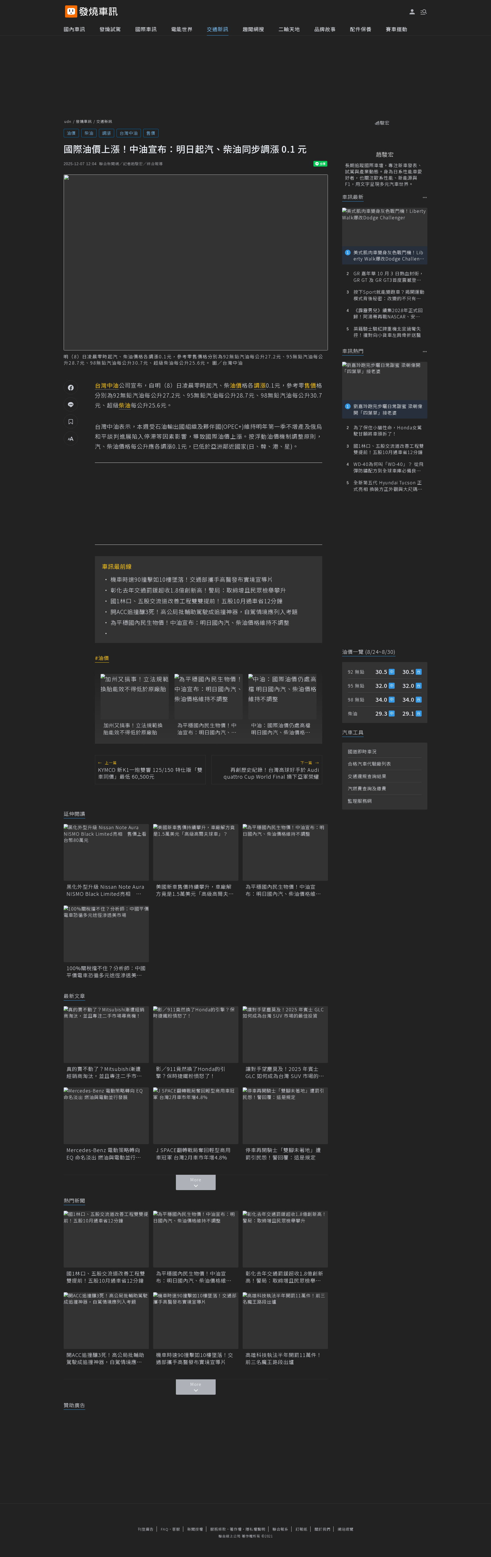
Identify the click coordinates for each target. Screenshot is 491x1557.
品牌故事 (325, 29)
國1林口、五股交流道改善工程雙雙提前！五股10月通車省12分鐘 (197, 601)
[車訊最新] (425, 197)
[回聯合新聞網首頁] (71, 11)
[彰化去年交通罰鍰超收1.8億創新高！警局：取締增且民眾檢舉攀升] (285, 1239)
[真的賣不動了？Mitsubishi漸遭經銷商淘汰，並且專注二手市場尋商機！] (106, 1034)
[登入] (412, 12)
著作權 (236, 1529)
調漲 (106, 133)
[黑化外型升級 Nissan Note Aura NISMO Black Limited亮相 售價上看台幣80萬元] (106, 852)
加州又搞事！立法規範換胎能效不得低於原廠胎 (133, 729)
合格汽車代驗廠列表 (369, 763)
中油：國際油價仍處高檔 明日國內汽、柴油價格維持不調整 (281, 729)
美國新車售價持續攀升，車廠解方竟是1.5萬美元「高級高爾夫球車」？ (195, 890)
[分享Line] (71, 404)
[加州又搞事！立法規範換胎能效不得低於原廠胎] (135, 696)
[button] (423, 11)
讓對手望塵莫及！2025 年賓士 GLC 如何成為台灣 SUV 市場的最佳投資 (285, 1072)
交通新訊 (217, 29)
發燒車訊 (84, 121)
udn (67, 121)
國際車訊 (146, 29)
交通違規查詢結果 (367, 776)
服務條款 (218, 1529)
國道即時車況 (362, 751)
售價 (150, 133)
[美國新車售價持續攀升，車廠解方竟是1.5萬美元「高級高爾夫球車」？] (195, 852)
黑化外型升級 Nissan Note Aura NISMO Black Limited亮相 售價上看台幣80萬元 (105, 890)
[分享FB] (71, 387)
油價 (71, 133)
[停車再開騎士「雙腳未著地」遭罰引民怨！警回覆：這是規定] (285, 1115)
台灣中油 (129, 133)
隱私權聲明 (255, 1529)
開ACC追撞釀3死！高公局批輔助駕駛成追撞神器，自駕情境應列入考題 (204, 612)
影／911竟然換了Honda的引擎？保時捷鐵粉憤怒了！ (191, 1072)
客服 (176, 1529)
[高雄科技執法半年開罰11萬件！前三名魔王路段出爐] (285, 1320)
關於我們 (322, 1529)
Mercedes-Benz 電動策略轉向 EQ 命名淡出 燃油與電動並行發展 (103, 1153)
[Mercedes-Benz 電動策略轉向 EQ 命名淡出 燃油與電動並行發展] (106, 1115)
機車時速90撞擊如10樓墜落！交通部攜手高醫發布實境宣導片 (192, 579)
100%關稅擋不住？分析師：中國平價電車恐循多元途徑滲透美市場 (106, 972)
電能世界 (182, 29)
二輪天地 (289, 29)
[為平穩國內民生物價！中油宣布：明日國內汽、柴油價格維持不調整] (208, 696)
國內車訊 (74, 29)
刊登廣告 (146, 1529)
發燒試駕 (110, 29)
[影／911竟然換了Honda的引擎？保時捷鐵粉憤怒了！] (195, 1034)
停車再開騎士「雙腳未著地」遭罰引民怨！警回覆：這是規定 (283, 1153)
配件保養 (361, 29)
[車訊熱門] (425, 351)
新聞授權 (195, 1529)
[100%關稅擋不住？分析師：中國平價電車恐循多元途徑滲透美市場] (106, 933)
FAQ (164, 1529)
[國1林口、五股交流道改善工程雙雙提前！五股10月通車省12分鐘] (106, 1239)
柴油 (88, 133)
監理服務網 (360, 800)
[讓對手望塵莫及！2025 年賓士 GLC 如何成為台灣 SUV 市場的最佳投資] (285, 1034)
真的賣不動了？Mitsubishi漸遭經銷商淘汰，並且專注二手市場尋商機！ (104, 1072)
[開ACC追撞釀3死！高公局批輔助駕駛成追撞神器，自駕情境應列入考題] (106, 1320)
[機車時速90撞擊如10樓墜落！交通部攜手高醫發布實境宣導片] (195, 1320)
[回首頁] (98, 11)
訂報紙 (301, 1529)
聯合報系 (280, 1529)
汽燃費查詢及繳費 (367, 788)
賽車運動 (396, 29)
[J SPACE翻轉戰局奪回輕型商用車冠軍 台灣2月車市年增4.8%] (195, 1115)
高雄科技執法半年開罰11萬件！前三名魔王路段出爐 (284, 1358)
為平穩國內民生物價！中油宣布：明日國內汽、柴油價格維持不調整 (200, 623)
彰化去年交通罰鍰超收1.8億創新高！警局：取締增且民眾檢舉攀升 (198, 590)
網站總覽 (345, 1529)
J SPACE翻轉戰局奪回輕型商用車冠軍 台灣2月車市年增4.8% (193, 1153)
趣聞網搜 (253, 29)
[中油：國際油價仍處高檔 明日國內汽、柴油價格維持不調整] (282, 696)
